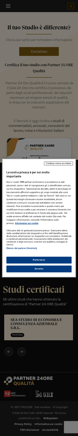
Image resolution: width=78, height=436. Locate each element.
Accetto (39, 269)
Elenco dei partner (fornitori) (21, 248)
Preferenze (39, 260)
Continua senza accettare (58, 163)
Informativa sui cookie (26, 223)
